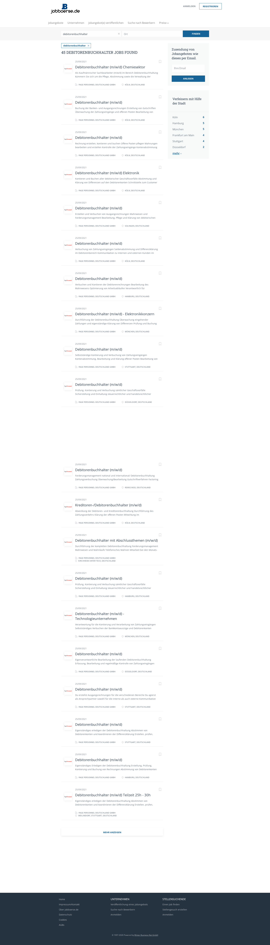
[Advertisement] (192, 213)
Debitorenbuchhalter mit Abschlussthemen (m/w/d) (116, 540)
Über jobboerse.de (68, 909)
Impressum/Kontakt (69, 904)
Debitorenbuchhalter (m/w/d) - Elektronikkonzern (114, 314)
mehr (176, 153)
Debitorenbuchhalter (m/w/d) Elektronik (107, 172)
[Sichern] (156, 62)
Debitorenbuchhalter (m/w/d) (98, 102)
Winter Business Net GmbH (146, 935)
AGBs (61, 924)
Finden (196, 33)
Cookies (63, 919)
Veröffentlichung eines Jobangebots (129, 904)
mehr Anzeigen (112, 832)
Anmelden (189, 6)
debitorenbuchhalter (74, 45)
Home (62, 899)
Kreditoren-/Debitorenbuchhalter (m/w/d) (108, 505)
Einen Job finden (171, 904)
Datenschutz (65, 914)
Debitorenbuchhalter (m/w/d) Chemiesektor (110, 67)
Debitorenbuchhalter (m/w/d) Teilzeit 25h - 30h (113, 795)
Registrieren (210, 6)
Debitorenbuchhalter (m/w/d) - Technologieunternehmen (99, 616)
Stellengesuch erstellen (174, 909)
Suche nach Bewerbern (123, 909)
